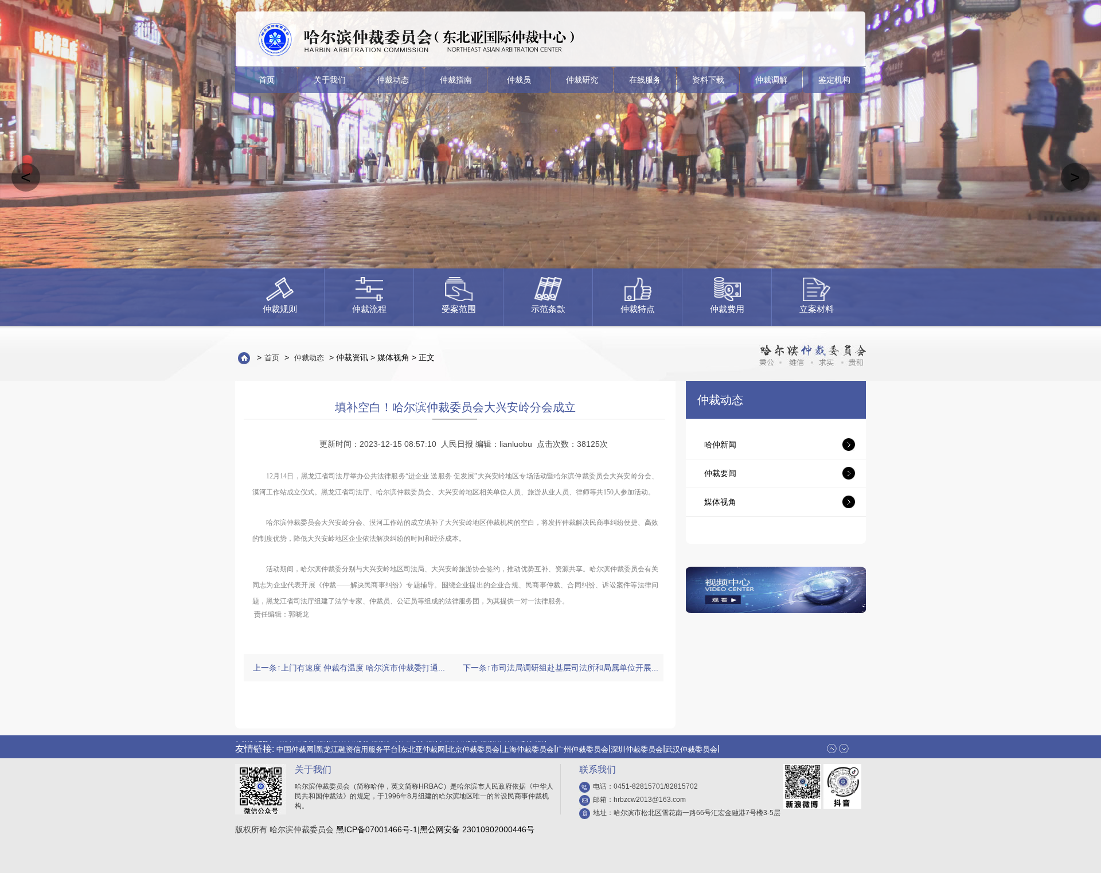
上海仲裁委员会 (528, 742)
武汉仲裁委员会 (691, 742)
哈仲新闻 (720, 444)
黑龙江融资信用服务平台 (357, 742)
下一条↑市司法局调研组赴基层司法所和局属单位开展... (560, 667)
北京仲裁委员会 (473, 742)
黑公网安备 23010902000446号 (477, 829)
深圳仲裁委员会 (637, 742)
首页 (267, 79)
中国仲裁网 (295, 742)
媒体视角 (720, 501)
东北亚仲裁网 (422, 742)
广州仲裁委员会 (582, 742)
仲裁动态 (309, 357)
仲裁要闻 (720, 473)
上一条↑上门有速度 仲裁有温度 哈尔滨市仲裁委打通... (349, 667)
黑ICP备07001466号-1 (376, 829)
